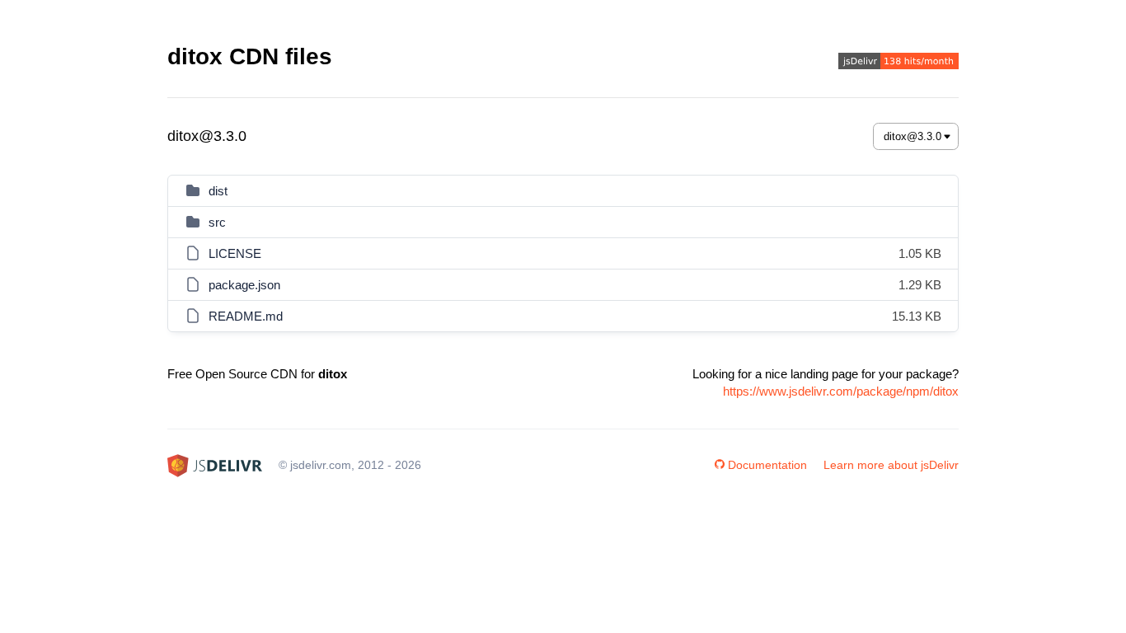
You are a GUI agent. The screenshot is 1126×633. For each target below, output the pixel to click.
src (217, 222)
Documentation (767, 464)
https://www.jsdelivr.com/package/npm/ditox (841, 391)
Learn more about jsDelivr (891, 464)
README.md (246, 316)
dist (218, 191)
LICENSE (235, 253)
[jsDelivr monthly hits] (898, 63)
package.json (244, 285)
